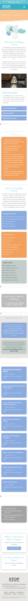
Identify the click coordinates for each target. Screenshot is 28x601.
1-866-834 (8, 424)
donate (4, 588)
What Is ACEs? (20, 592)
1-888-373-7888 (9, 374)
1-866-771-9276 (9, 441)
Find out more (21, 586)
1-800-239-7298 (9, 407)
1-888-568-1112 (9, 470)
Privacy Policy (23, 597)
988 (6, 391)
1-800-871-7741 (9, 455)
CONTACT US (21, 594)
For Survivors (7, 594)
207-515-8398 (9, 485)
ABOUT (6, 592)
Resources (12, 592)
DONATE (15, 594)
